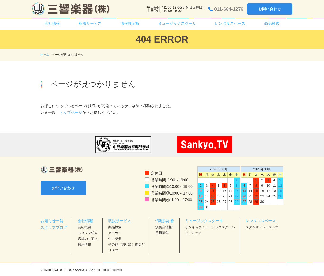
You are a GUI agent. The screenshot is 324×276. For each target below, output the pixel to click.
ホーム (45, 54)
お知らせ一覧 (52, 221)
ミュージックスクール (204, 221)
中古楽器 (114, 239)
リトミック (193, 233)
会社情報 (85, 221)
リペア (113, 250)
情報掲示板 (164, 221)
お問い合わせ (269, 9)
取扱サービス (119, 221)
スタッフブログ (54, 227)
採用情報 (84, 244)
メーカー (114, 233)
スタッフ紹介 (88, 233)
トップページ (71, 112)
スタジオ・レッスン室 (262, 227)
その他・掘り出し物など (126, 244)
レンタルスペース (260, 221)
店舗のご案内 (88, 239)
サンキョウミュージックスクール (210, 227)
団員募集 (162, 233)
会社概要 (84, 227)
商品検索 (271, 23)
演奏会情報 (163, 227)
